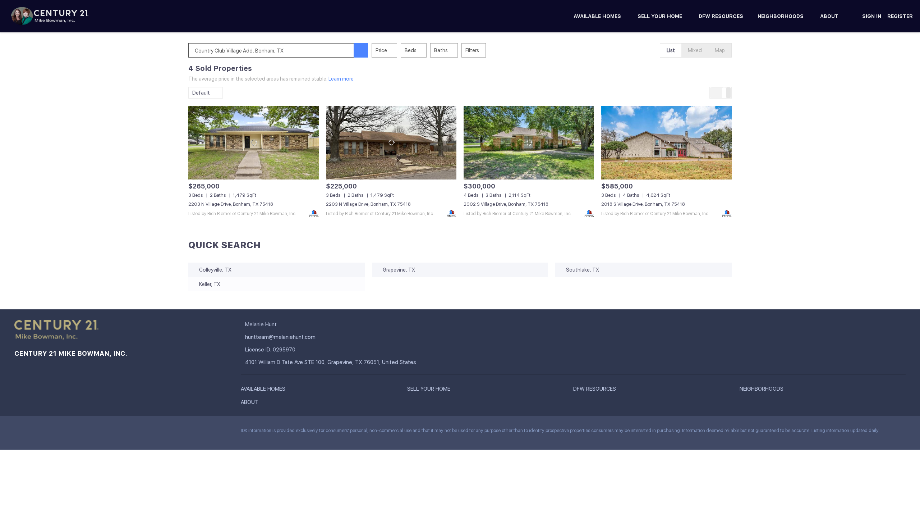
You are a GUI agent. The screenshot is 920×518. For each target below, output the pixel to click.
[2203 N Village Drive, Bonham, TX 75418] (253, 142)
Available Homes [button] (597, 16)
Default (201, 93)
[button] (361, 50)
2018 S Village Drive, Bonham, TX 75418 (643, 204)
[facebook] (19, 432)
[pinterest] (77, 432)
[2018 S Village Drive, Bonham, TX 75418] (666, 142)
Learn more (341, 79)
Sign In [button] (871, 16)
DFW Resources (721, 16)
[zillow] (63, 432)
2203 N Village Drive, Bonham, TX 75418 (230, 204)
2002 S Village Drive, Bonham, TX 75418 (506, 204)
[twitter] (48, 432)
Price (381, 50)
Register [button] (900, 16)
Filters (472, 50)
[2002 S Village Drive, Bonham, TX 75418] (529, 142)
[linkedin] (34, 432)
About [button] (829, 16)
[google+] (91, 432)
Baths (441, 50)
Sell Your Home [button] (660, 16)
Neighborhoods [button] (781, 16)
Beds (411, 50)
